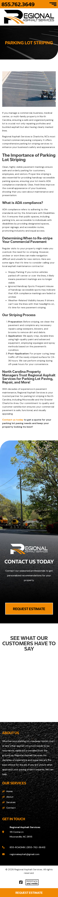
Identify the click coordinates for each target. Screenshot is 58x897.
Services (10, 802)
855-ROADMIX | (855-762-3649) (27, 847)
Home (9, 791)
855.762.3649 (18, 4)
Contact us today (12, 419)
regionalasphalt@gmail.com (24, 854)
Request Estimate (29, 892)
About (9, 796)
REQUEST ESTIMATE (29, 608)
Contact (11, 807)
